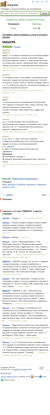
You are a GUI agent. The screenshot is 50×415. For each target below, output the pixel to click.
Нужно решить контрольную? (25, 179)
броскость (12, 184)
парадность (41, 184)
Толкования (13, 24)
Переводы (36, 24)
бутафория (21, 184)
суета (12, 187)
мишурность (31, 184)
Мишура (5, 237)
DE (38, 2)
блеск (4, 184)
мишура (5, 223)
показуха (5, 187)
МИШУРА (6, 261)
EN (33, 2)
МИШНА (9, 195)
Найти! (44, 13)
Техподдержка (15, 369)
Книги (13, 28)
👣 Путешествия (6, 373)
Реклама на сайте (26, 369)
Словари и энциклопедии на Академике (21, 9)
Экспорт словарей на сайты (9, 376)
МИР (44, 195)
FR (47, 2)
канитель (10, 146)
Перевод (17, 47)
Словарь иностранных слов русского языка (25, 20)
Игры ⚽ (36, 28)
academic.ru (9, 4)
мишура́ (5, 218)
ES (42, 2)
